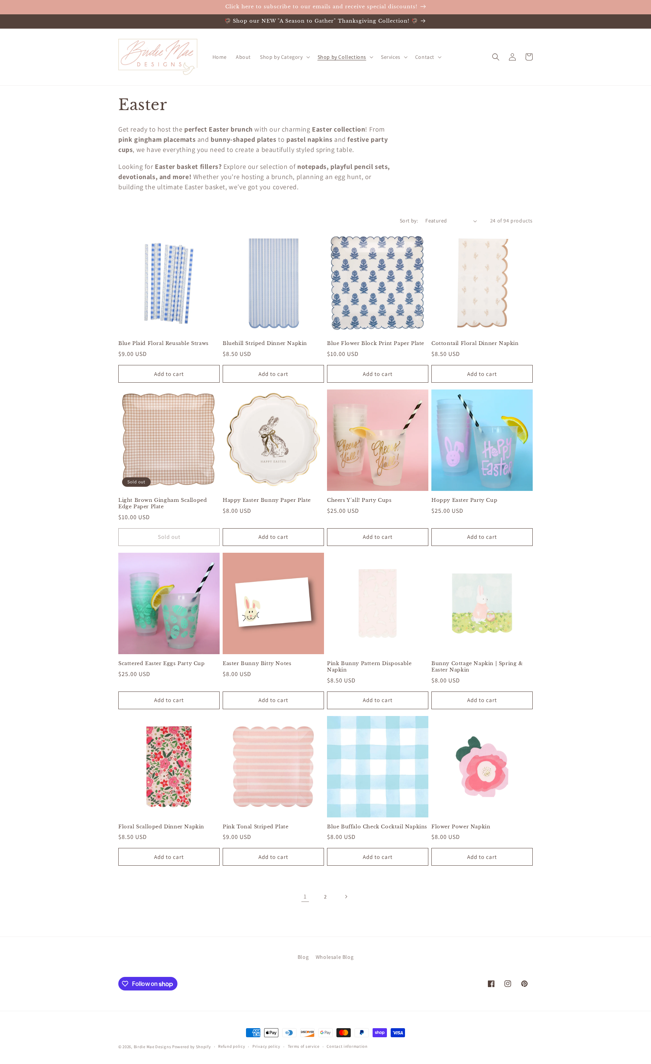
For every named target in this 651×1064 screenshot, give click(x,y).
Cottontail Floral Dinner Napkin (475, 343)
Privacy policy (266, 1046)
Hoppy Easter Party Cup (464, 500)
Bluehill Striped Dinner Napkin (265, 343)
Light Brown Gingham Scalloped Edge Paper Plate (162, 503)
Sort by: (409, 220)
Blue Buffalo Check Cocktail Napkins (377, 827)
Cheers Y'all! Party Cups (359, 500)
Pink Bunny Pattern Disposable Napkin (369, 667)
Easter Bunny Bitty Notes (257, 664)
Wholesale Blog (334, 957)
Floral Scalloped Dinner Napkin (161, 827)
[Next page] (346, 896)
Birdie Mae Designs (152, 1046)
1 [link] (305, 896)
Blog (303, 957)
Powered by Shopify (191, 1046)
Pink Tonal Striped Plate (255, 827)
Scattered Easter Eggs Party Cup (161, 664)
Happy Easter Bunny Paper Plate (267, 500)
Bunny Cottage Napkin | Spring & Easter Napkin (477, 667)
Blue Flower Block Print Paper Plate (375, 343)
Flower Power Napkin (460, 827)
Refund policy (231, 1046)
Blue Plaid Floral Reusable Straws (163, 343)
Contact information (347, 1046)
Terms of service (303, 1046)
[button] (284, 57)
